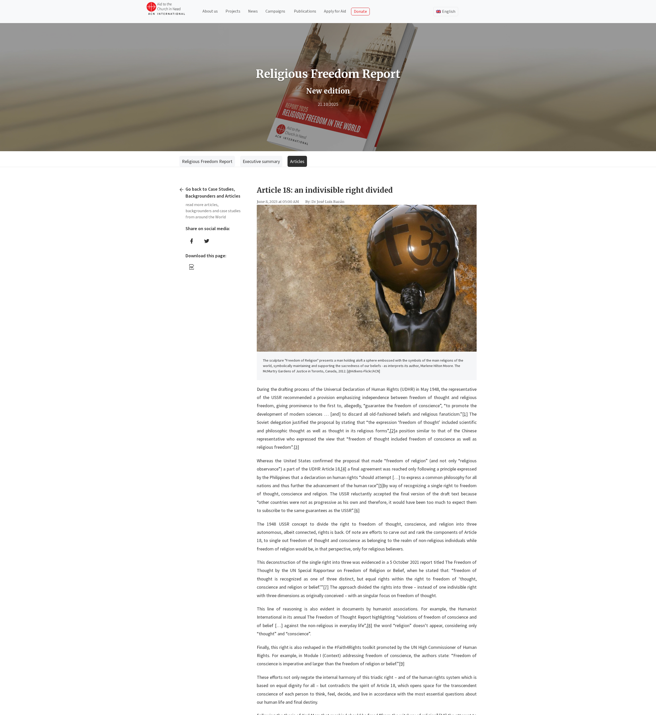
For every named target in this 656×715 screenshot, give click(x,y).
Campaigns (275, 11)
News (253, 11)
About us (210, 11)
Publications (305, 11)
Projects (232, 11)
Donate (360, 11)
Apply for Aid (335, 11)
